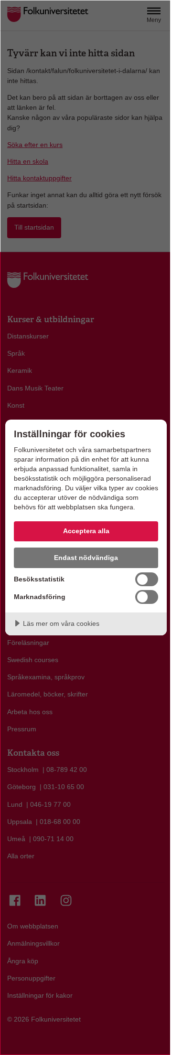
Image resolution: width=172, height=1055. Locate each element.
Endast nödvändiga (86, 557)
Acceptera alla (86, 531)
